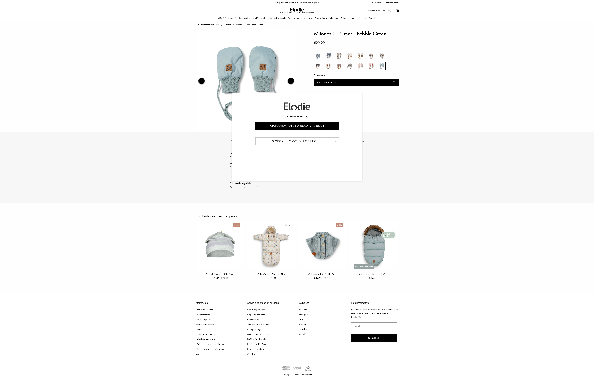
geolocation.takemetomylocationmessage (297, 125)
